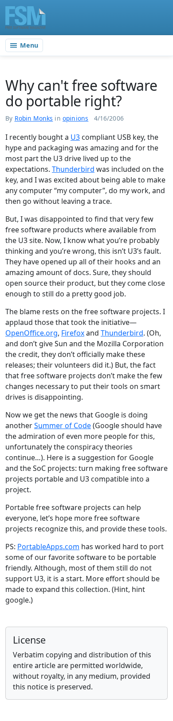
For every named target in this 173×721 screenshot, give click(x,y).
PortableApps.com (48, 546)
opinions (75, 118)
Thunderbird (73, 169)
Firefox (72, 333)
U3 (75, 137)
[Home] (25, 17)
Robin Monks (34, 118)
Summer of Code (62, 425)
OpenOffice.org (31, 333)
